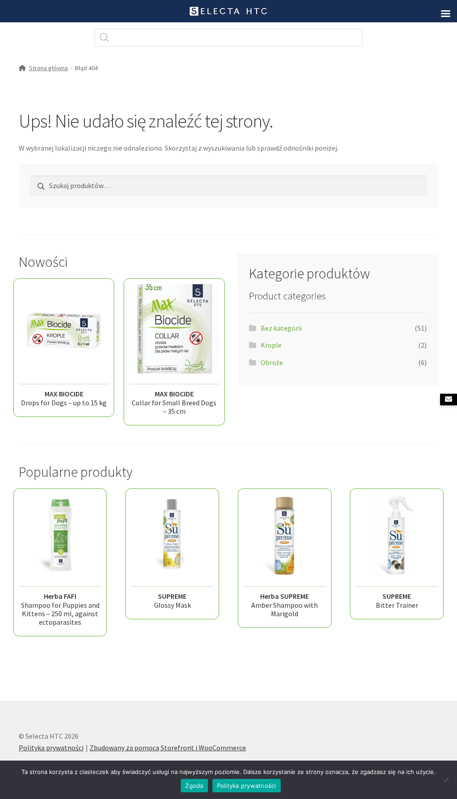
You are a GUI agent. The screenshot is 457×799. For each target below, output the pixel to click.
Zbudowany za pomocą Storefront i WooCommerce (168, 747)
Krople (271, 345)
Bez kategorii (281, 328)
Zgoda (194, 785)
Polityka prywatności (51, 747)
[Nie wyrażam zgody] (445, 779)
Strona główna (48, 68)
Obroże (272, 362)
